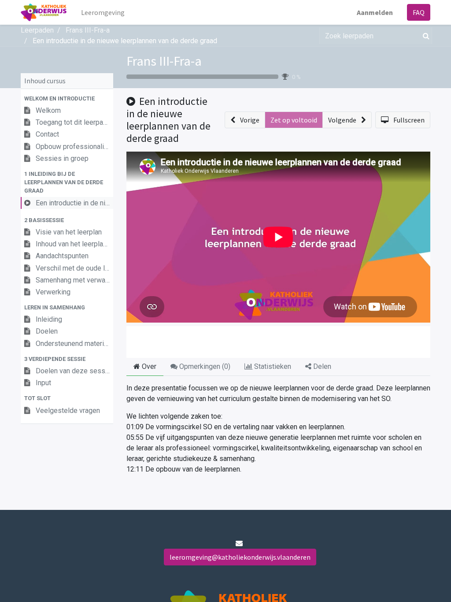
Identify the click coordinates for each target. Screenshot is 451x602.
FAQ (419, 12)
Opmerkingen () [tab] (203, 366)
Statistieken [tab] (271, 366)
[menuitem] (103, 12)
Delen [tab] (321, 366)
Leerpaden (37, 30)
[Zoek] (424, 35)
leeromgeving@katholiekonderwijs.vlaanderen (240, 557)
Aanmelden (375, 12)
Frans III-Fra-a (164, 60)
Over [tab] (148, 366)
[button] (67, 98)
